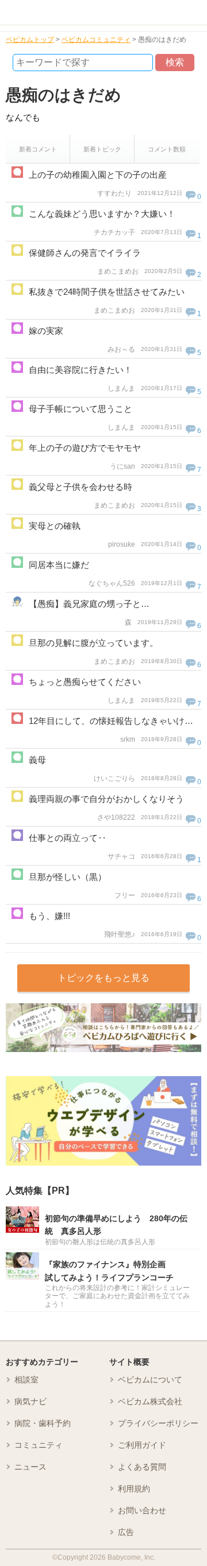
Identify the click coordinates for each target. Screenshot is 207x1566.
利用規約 (134, 1488)
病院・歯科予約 (42, 1423)
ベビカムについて (150, 1379)
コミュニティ (38, 1445)
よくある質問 (142, 1466)
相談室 (26, 1379)
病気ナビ (30, 1401)
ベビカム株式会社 (150, 1401)
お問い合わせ (142, 1510)
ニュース (30, 1466)
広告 (126, 1532)
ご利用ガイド (142, 1445)
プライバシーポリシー (158, 1423)
